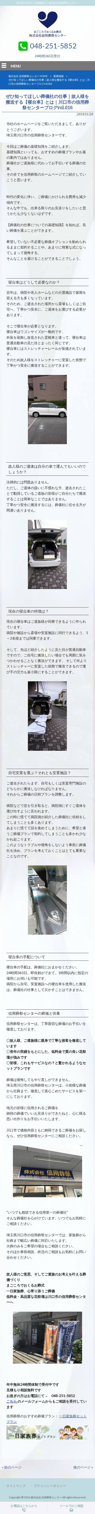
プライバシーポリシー (50, 1486)
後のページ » (83, 1467)
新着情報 (58, 76)
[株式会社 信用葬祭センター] (47, 38)
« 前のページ (11, 1467)
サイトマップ (16, 1486)
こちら (11, 1401)
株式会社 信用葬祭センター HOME (28, 76)
